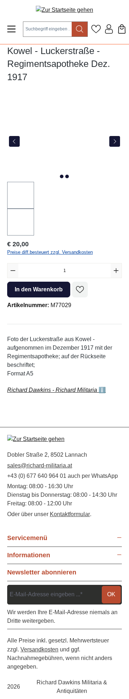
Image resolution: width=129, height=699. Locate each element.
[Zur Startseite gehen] (64, 9)
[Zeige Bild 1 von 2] (61, 176)
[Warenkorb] (121, 29)
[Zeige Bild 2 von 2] (67, 176)
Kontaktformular (70, 514)
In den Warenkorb (39, 289)
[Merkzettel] (96, 29)
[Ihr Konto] (109, 29)
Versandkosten (39, 649)
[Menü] (11, 29)
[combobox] (47, 29)
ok (111, 594)
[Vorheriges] (14, 141)
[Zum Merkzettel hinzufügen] (80, 289)
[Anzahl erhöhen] (116, 270)
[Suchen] (80, 29)
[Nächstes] (114, 141)
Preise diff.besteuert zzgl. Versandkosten (50, 252)
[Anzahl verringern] (13, 270)
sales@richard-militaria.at (39, 465)
